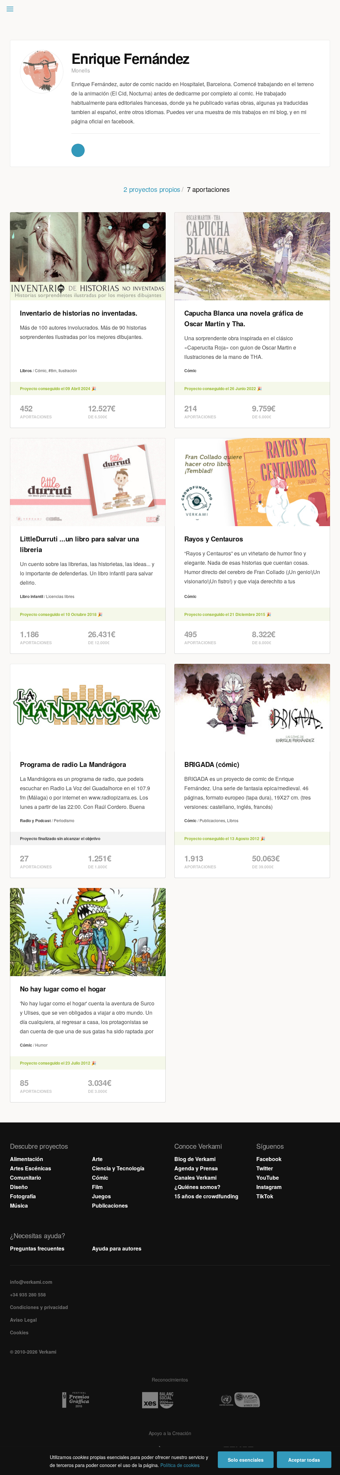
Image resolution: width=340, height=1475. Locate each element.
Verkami (171, 11)
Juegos (101, 1196)
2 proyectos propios (152, 189)
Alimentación (26, 1159)
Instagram (269, 1187)
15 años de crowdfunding (206, 1196)
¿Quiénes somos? (197, 1187)
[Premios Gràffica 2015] (88, 1400)
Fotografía (23, 1196)
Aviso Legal (23, 1319)
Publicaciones (110, 1205)
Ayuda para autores (116, 1248)
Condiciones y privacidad (39, 1307)
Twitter (264, 1168)
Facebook (269, 1159)
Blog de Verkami (194, 1159)
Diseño (19, 1187)
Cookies (19, 1332)
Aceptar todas (304, 1459)
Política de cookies (180, 1465)
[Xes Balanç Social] (170, 1400)
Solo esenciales (246, 1459)
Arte (97, 1159)
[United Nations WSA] (252, 1400)
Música (19, 1205)
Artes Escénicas (30, 1168)
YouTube (267, 1177)
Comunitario (25, 1177)
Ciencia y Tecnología (118, 1168)
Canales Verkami (195, 1177)
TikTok (264, 1196)
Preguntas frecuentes (37, 1248)
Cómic (100, 1177)
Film (97, 1187)
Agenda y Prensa (196, 1168)
